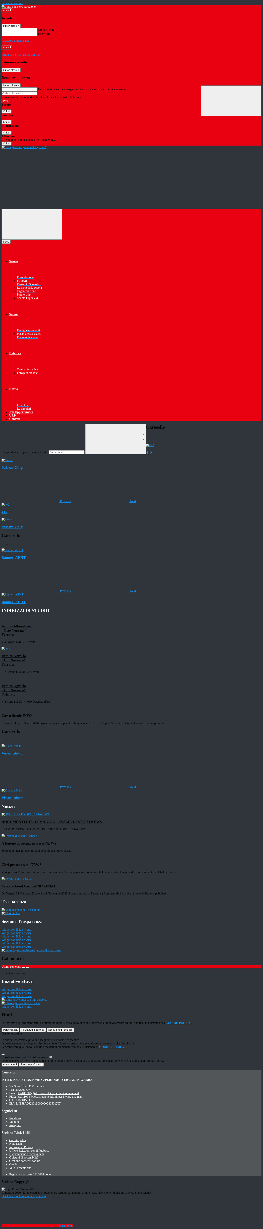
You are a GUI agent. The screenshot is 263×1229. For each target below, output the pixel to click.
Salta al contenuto (12, 3)
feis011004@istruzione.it (48, 1093)
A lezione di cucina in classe (29, 843)
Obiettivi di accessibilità (23, 1157)
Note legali (16, 1143)
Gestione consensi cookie (24, 1161)
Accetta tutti (60, 1029)
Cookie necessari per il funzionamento (25, 1057)
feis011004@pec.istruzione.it (49, 1096)
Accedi (7, 10)
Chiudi (6, 111)
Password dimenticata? (15, 40)
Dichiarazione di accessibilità (26, 1154)
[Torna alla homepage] (24, 147)
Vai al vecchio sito (20, 1167)
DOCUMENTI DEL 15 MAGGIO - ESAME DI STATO (52, 822)
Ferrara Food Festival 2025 (28, 886)
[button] (36, 501)
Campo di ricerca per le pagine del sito (25, 452)
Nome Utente (46, 29)
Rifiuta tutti (32, 1029)
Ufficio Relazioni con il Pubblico (29, 1150)
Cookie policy (17, 1140)
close (6, 241)
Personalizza (10, 1029)
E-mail (42, 89)
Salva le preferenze (31, 1064)
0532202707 (22, 1089)
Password (44, 33)
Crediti (13, 1164)
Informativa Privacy (21, 1147)
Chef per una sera (22, 865)
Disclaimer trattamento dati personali (24, 1196)
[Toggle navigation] (32, 224)
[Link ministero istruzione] (19, 6)
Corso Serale (17, 716)
